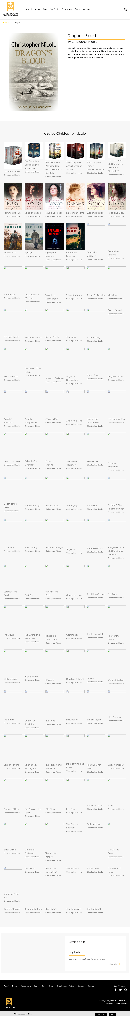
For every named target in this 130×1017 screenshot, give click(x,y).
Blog (45, 9)
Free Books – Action (65, 986)
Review (51, 986)
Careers (90, 986)
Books (37, 9)
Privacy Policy (105, 1001)
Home (5, 23)
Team (77, 9)
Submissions (67, 9)
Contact (86, 9)
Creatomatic (122, 1003)
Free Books (54, 9)
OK (112, 1014)
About (29, 9)
